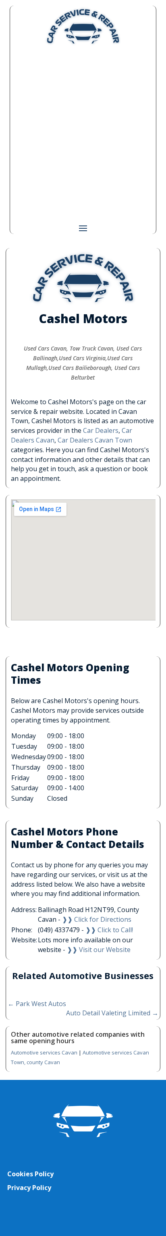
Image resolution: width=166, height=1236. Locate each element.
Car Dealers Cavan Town (95, 440)
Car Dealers (100, 430)
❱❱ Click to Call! (109, 929)
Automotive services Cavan (44, 1052)
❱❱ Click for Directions (96, 919)
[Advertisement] (83, 134)
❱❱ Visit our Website (99, 949)
